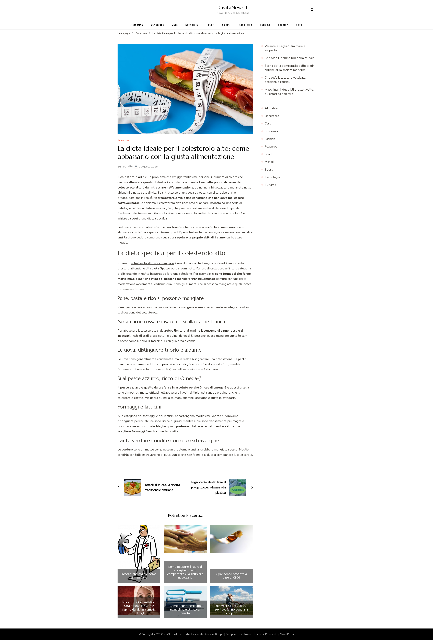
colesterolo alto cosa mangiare (152, 263)
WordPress (287, 634)
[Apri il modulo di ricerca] (312, 10)
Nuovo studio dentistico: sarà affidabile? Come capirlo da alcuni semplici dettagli (139, 607)
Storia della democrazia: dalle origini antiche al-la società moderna (290, 68)
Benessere (157, 24)
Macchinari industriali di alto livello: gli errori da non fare (289, 92)
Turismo (265, 24)
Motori (210, 24)
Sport (226, 24)
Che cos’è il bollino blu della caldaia (289, 58)
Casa (175, 24)
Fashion (283, 24)
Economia (191, 24)
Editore (122, 167)
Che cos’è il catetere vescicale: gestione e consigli (285, 80)
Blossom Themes (253, 634)
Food (299, 24)
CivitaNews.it (233, 7)
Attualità (137, 24)
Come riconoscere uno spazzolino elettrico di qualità (185, 609)
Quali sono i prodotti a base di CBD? (231, 575)
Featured (271, 146)
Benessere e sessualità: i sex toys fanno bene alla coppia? (231, 609)
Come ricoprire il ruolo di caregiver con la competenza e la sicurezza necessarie (185, 572)
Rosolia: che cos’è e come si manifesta (138, 575)
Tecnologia (244, 24)
